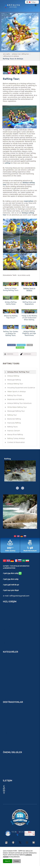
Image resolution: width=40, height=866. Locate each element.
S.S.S (4, 621)
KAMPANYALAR (8, 613)
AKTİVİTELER (7, 629)
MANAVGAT (6, 738)
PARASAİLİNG (7, 688)
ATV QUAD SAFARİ (9, 671)
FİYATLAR (6, 643)
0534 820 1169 (10, 786)
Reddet (16, 861)
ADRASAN (6, 721)
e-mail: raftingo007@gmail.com (16, 596)
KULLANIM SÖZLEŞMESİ (11, 763)
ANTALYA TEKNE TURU (10, 682)
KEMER (5, 719)
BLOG (5, 615)
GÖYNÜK (6, 727)
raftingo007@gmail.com (14, 791)
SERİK (5, 740)
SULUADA (6, 679)
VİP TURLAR (7, 693)
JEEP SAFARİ (7, 668)
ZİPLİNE (5, 663)
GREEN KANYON (8, 685)
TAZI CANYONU (8, 666)
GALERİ (5, 618)
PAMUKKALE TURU (9, 690)
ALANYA (5, 716)
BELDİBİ (5, 730)
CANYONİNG (7, 660)
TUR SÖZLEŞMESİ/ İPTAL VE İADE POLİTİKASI (18, 769)
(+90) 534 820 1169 (11, 573)
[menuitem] (20, 372)
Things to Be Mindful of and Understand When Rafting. (29, 317)
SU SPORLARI (7, 632)
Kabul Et (7, 861)
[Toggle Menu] (35, 5)
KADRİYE (6, 713)
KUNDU (5, 710)
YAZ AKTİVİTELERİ (9, 640)
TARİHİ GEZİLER (8, 635)
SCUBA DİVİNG (8, 677)
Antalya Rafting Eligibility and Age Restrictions (29, 333)
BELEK (5, 732)
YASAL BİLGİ (7, 761)
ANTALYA (6, 708)
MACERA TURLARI (9, 626)
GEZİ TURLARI (7, 624)
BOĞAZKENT (7, 735)
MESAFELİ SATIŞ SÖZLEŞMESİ (12, 766)
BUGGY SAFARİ (8, 674)
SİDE (4, 743)
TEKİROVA (6, 724)
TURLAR (5, 607)
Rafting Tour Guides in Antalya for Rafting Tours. (10, 333)
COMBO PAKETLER (9, 610)
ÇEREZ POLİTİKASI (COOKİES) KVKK (14, 758)
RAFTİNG (6, 657)
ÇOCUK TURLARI (8, 637)
